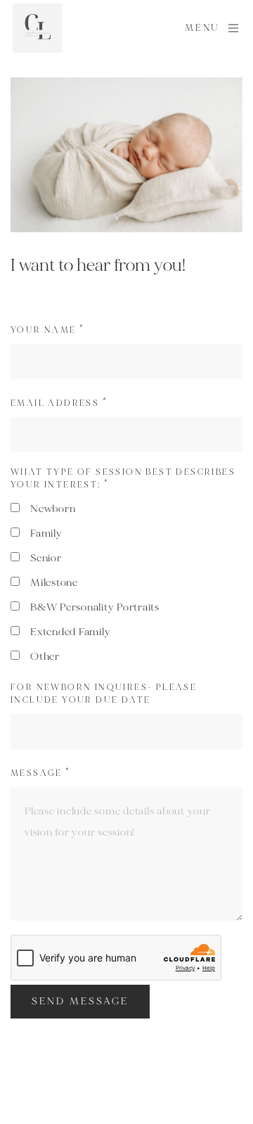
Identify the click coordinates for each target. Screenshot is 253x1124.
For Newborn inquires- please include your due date (104, 693)
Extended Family (70, 632)
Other (45, 656)
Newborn (52, 509)
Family (46, 533)
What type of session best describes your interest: (123, 478)
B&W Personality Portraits (95, 607)
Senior (46, 558)
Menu (202, 28)
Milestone (54, 582)
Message (41, 773)
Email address (59, 403)
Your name (47, 330)
